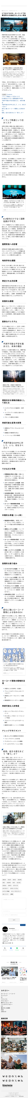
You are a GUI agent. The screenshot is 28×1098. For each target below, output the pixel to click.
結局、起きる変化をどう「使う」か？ (13, 112)
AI (1, 997)
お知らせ (3, 1011)
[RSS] (22, 1076)
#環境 (11, 894)
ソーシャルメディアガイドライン (14, 1095)
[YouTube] (19, 1076)
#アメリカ (15, 885)
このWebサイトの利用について (11, 1096)
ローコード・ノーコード (21, 10)
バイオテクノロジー (7, 1004)
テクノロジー (5, 1001)
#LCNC (18, 882)
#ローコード (5, 894)
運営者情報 (21, 1096)
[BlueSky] (4, 1076)
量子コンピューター (7, 1002)
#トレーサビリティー (16, 891)
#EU (4, 882)
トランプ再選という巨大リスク (11, 96)
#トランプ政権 (6, 891)
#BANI (4, 879)
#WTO (9, 885)
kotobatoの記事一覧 (8, 943)
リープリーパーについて (14, 1092)
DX (2, 1006)
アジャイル (4, 999)
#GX (14, 882)
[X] (16, 1076)
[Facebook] (13, 1076)
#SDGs (4, 885)
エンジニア (4, 995)
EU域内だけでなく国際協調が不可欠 (12, 98)
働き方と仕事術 (5, 1008)
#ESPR (19, 879)
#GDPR (9, 882)
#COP (9, 879)
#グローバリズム (14, 888)
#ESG (14, 879)
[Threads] (6, 1076)
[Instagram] (10, 1076)
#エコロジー (5, 888)
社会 (2, 1009)
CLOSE (4, 94)
